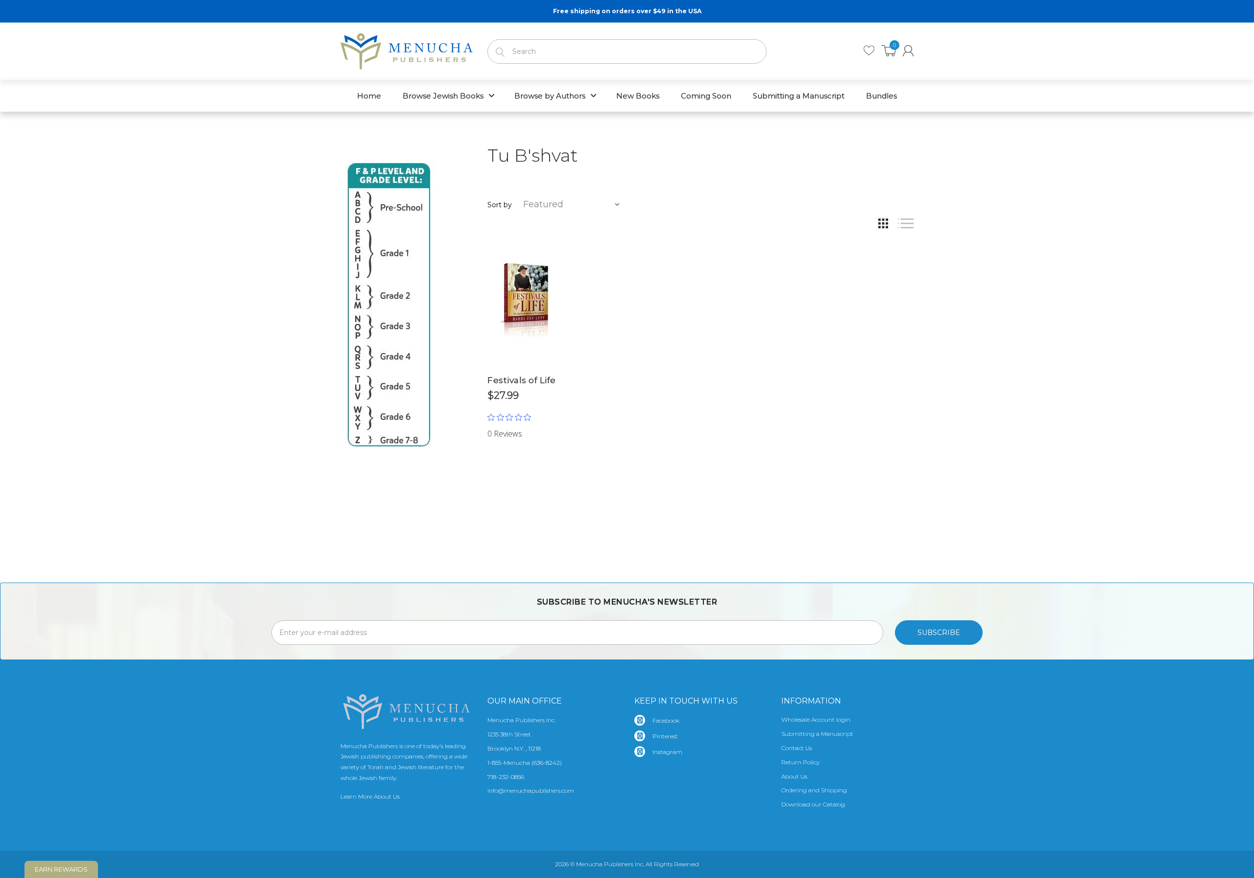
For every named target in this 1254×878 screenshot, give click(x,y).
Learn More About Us (370, 796)
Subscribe (938, 632)
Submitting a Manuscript (817, 733)
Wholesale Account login (815, 719)
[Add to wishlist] (553, 246)
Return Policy (800, 762)
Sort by (499, 204)
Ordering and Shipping (814, 790)
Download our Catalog (813, 804)
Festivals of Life (521, 380)
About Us (794, 776)
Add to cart (524, 418)
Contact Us (796, 748)
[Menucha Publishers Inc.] (406, 49)
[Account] (908, 50)
